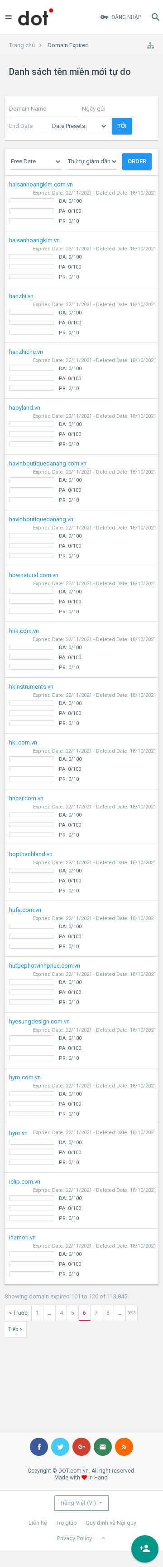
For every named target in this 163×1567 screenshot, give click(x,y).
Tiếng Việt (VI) (78, 1502)
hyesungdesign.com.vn (82, 1039)
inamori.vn (82, 1255)
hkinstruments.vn (82, 704)
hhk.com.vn (82, 649)
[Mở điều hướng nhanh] (150, 45)
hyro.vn (82, 1147)
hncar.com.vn (82, 816)
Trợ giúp (66, 1522)
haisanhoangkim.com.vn (82, 202)
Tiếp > (15, 1329)
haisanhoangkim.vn (82, 258)
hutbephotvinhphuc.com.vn (82, 983)
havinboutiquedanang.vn (82, 537)
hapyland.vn (82, 425)
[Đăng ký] (144, 1548)
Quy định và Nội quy (111, 1522)
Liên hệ (38, 1522)
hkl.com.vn (82, 760)
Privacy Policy (74, 1538)
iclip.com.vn (82, 1199)
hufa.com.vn (82, 928)
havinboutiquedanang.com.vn (82, 481)
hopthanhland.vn (82, 872)
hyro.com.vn (82, 1095)
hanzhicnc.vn (82, 370)
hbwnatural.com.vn (82, 593)
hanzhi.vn (82, 314)
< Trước (18, 1313)
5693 (131, 1313)
